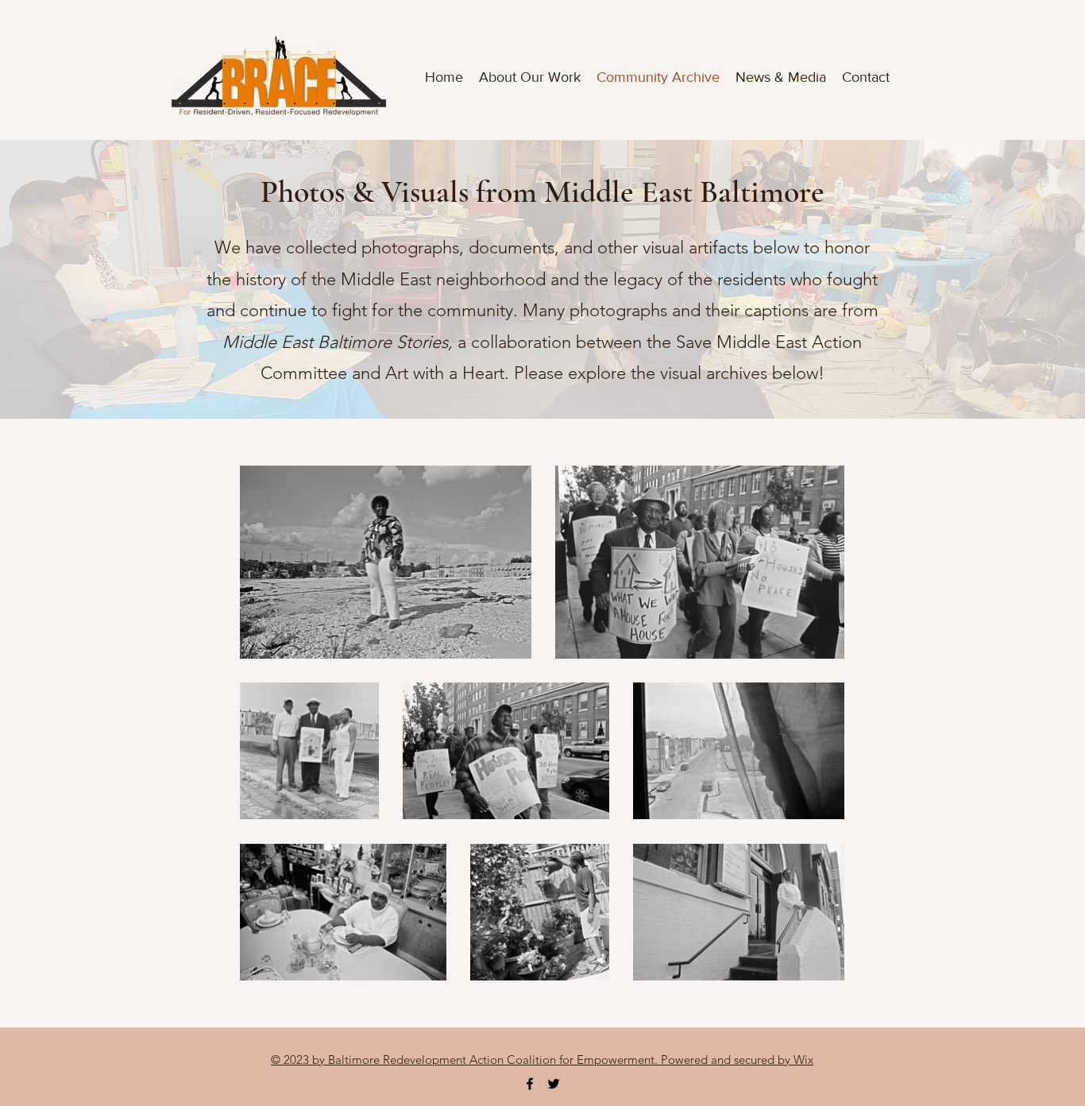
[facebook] (530, 1084)
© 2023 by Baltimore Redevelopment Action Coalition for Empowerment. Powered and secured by (532, 1059)
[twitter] (554, 1084)
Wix (803, 1059)
